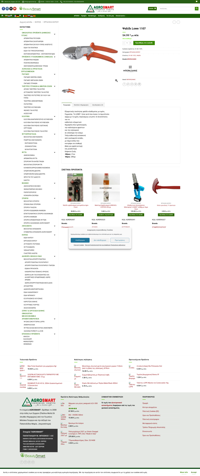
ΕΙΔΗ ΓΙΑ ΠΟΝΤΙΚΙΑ (31, 48)
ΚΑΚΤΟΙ (26, 180)
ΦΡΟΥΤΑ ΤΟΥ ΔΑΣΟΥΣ (32, 177)
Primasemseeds (67, 227)
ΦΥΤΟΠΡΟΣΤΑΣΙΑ (29, 134)
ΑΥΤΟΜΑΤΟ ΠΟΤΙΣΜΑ (32, 244)
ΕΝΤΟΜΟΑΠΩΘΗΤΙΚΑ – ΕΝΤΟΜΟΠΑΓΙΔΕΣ (39, 54)
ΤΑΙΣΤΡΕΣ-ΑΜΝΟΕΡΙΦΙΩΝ (33, 101)
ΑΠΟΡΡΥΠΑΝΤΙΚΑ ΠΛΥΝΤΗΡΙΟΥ (37, 262)
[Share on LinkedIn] (139, 84)
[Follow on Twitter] (29, 462)
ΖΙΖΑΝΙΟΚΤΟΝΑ (30, 146)
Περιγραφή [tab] (66, 105)
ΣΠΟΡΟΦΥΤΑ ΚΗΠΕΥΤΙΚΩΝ (34, 161)
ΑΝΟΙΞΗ (26, 336)
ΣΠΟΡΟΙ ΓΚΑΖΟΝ (30, 207)
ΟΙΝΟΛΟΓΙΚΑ (27, 313)
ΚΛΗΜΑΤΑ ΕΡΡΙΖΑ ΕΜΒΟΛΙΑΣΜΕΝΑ (37, 168)
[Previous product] (178, 22)
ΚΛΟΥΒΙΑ (26, 116)
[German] (18, 16)
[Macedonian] (26, 16)
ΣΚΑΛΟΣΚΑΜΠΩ (30, 308)
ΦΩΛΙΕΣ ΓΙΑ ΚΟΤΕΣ (31, 110)
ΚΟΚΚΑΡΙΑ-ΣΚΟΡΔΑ (31, 195)
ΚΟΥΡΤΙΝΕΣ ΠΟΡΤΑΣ (31, 305)
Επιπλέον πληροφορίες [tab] (81, 105)
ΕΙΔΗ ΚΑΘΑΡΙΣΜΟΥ (31, 292)
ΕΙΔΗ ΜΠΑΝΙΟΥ (29, 295)
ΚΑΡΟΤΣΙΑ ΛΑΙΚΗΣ (30, 302)
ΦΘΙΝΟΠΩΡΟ (28, 341)
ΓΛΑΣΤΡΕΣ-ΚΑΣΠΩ (30, 253)
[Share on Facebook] (124, 84)
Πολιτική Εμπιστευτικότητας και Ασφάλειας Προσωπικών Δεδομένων (105, 245)
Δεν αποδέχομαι (100, 240)
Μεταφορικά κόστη (149, 423)
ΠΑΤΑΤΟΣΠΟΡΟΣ (30, 192)
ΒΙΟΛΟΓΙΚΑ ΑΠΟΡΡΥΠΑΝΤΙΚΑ (35, 259)
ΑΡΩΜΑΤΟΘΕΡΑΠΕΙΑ (30, 319)
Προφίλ (83, 16)
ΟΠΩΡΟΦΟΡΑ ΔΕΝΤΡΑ (32, 171)
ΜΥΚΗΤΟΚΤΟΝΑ (31, 149)
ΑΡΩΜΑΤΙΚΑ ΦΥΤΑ (30, 158)
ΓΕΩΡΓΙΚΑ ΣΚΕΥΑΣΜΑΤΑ (33, 140)
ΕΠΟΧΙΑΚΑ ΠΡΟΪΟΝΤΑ (31, 334)
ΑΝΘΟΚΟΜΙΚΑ (29, 155)
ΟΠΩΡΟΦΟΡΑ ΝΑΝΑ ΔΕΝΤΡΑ (34, 174)
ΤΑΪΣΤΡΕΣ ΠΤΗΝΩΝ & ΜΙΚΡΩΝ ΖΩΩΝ (37, 86)
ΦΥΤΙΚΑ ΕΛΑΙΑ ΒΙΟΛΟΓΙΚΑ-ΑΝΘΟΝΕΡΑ (38, 328)
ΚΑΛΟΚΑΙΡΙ (27, 339)
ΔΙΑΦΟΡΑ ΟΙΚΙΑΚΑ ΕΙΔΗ (32, 256)
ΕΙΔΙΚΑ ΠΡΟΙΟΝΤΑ (31, 268)
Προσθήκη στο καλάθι (144, 43)
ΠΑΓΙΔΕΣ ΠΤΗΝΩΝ (30, 83)
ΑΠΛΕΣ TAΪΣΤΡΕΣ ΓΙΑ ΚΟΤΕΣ (34, 89)
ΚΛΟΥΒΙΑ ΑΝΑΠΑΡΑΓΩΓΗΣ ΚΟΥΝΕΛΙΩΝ (38, 119)
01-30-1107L (132, 55)
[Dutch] (9, 16)
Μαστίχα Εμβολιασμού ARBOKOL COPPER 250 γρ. (106, 206)
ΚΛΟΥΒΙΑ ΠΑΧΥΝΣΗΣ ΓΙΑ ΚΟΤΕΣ (36, 131)
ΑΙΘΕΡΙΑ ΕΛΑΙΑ (29, 325)
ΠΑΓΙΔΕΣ (25, 74)
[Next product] (174, 22)
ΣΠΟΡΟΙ (25, 198)
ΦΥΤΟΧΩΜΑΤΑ (29, 247)
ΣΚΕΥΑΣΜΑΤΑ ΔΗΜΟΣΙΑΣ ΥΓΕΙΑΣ (36, 66)
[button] (152, 8)
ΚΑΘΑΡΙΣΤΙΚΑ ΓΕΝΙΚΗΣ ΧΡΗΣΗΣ (37, 272)
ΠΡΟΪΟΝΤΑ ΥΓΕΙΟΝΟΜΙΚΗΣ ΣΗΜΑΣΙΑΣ (37, 57)
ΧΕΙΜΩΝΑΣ (27, 344)
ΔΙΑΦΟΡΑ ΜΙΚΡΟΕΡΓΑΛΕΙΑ (34, 289)
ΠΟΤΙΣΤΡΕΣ (28, 104)
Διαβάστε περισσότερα (106, 214)
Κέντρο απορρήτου (149, 407)
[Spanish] (34, 16)
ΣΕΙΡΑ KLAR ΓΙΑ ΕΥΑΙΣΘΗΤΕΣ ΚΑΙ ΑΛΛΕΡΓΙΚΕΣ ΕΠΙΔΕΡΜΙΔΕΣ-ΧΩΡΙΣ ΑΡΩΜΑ (37, 277)
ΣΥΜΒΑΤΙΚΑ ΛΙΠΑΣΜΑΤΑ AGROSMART (38, 232)
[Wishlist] (196, 1)
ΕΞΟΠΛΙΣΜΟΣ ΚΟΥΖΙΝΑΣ (33, 298)
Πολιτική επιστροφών (150, 419)
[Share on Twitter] (128, 84)
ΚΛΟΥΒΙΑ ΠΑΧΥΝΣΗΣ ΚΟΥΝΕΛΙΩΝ (36, 122)
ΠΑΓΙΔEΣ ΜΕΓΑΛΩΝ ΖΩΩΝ (33, 80)
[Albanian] (3, 16)
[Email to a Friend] (132, 84)
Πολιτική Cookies (79, 245)
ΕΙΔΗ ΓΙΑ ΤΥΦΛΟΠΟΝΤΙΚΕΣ (34, 51)
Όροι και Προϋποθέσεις (151, 435)
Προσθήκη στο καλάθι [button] (75, 214)
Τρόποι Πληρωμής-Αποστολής (153, 427)
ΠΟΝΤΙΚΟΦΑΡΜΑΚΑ (31, 63)
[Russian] (29, 16)
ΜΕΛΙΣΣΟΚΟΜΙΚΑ (29, 316)
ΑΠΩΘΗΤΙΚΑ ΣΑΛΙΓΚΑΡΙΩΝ (33, 41)
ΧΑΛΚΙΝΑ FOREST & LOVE (33, 331)
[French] (15, 16)
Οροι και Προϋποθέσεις (151, 415)
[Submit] (196, 8)
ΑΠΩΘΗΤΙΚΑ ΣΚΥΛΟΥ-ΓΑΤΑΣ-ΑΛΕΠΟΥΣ (38, 44)
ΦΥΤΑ (24, 152)
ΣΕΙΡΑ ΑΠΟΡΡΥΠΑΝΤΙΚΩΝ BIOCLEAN (38, 283)
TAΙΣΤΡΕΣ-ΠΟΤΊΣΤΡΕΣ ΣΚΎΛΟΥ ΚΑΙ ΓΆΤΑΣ (37, 96)
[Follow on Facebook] (3, 8)
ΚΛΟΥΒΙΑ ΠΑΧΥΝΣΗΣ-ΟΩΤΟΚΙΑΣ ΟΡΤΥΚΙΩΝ (36, 127)
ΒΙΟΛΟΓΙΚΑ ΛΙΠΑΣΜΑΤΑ (32, 229)
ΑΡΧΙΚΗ (76, 16)
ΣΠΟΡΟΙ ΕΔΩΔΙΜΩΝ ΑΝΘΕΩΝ (35, 210)
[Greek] (20, 16)
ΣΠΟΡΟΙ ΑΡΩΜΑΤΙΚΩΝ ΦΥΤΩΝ (35, 220)
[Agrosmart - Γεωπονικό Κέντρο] (100, 8)
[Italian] (23, 16)
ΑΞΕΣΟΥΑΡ (28, 113)
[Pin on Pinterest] (135, 84)
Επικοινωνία (120, 16)
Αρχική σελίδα (26, 22)
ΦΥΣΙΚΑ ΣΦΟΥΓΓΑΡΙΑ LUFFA (34, 322)
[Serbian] (31, 16)
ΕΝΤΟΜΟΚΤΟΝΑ (31, 143)
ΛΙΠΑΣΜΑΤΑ (27, 226)
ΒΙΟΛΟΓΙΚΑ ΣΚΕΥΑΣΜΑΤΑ (33, 137)
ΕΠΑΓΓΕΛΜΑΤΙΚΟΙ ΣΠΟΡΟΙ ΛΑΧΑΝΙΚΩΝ (38, 214)
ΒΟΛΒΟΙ (25, 183)
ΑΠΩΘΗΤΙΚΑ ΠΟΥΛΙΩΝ (32, 38)
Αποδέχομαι (80, 240)
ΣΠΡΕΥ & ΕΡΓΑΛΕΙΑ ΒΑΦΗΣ (33, 311)
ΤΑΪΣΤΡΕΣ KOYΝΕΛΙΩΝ (32, 107)
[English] (12, 16)
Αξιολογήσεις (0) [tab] (97, 105)
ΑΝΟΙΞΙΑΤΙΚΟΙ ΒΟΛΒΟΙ (32, 186)
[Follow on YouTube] (14, 8)
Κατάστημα (92, 16)
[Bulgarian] (6, 16)
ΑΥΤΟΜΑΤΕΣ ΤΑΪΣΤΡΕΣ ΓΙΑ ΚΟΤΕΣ (36, 92)
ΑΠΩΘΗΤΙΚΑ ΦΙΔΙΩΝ (31, 60)
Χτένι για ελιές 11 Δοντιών (166, 205)
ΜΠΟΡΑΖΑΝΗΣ (131, 59)
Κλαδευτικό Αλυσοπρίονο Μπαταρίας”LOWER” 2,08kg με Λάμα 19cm (136, 207)
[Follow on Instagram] (7, 8)
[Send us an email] (11, 8)
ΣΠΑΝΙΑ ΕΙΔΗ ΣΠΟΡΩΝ (32, 204)
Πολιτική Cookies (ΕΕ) (150, 411)
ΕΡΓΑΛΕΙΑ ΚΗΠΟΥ (51, 22)
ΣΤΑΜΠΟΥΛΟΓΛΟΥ (159, 227)
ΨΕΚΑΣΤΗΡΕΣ (29, 250)
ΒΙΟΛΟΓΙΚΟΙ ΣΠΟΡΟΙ (31, 201)
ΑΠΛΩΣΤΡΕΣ (28, 286)
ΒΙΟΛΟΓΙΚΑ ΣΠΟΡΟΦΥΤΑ (33, 164)
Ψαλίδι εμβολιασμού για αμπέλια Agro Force (75, 206)
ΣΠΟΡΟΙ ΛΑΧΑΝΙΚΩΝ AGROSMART (37, 223)
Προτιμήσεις (120, 240)
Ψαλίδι (139, 55)
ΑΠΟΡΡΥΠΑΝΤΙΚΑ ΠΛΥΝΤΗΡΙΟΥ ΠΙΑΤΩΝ (40, 265)
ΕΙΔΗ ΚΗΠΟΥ (28, 238)
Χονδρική (101, 16)
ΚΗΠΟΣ (38, 22)
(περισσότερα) (45, 424)
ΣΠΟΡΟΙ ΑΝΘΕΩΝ (30, 217)
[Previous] (61, 201)
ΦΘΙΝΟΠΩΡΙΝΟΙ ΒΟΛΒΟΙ (33, 189)
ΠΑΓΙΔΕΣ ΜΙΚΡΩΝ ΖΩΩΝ (33, 77)
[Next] (180, 201)
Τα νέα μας (110, 16)
